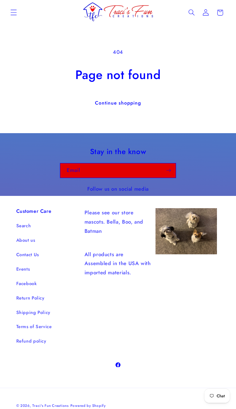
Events (23, 269)
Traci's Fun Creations (50, 405)
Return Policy (30, 298)
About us (25, 240)
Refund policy (31, 341)
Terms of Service (34, 326)
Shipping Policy (33, 312)
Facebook (26, 283)
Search (23, 225)
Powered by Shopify (88, 405)
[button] (13, 13)
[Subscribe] (169, 170)
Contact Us (27, 254)
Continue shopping (118, 102)
